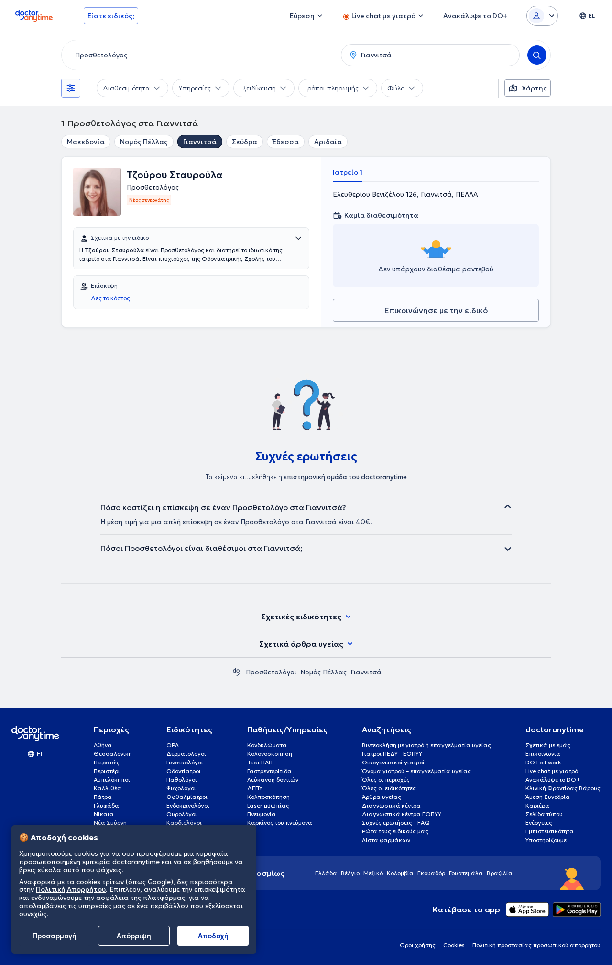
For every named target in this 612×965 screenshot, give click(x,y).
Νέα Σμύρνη (110, 822)
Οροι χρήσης (418, 945)
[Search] (536, 55)
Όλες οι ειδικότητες (389, 788)
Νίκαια (104, 814)
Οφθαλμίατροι (187, 796)
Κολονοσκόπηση (269, 753)
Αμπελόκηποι (112, 779)
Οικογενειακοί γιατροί (393, 762)
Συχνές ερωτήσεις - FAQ (396, 822)
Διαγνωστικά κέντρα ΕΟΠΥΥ (401, 814)
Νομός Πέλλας (144, 141)
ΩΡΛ (172, 745)
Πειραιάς (107, 762)
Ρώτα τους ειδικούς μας (395, 831)
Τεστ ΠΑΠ (260, 762)
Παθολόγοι (181, 779)
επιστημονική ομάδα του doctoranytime (345, 477)
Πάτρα (103, 796)
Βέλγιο (350, 872)
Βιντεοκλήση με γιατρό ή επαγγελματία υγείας (426, 745)
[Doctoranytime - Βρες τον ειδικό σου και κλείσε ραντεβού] (236, 672)
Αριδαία (328, 141)
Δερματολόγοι (186, 753)
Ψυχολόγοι (181, 788)
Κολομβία (400, 872)
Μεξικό (373, 872)
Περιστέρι (107, 770)
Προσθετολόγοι (271, 672)
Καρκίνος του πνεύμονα (279, 822)
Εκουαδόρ (431, 872)
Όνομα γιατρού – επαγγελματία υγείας (416, 770)
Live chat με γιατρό (551, 770)
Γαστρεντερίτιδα (269, 770)
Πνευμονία (261, 814)
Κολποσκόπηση (268, 796)
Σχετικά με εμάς (547, 745)
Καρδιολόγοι (184, 822)
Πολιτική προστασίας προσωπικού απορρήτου (536, 945)
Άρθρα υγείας (381, 796)
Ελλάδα (326, 872)
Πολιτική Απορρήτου (71, 890)
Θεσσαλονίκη (113, 753)
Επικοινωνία (542, 753)
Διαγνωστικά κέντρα (391, 805)
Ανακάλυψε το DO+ (552, 779)
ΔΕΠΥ (254, 788)
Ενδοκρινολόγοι (187, 805)
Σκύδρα (244, 141)
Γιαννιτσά (200, 141)
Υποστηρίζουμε (546, 839)
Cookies (454, 945)
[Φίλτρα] (70, 88)
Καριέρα (537, 805)
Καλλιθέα (107, 788)
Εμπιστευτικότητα (549, 831)
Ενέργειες (538, 822)
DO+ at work (543, 762)
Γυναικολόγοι (184, 762)
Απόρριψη (134, 935)
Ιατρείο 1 (347, 172)
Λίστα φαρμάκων (386, 839)
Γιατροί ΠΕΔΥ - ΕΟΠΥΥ (392, 753)
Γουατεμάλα (466, 872)
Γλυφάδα (106, 805)
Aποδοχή (213, 935)
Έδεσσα (286, 141)
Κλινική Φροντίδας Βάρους (563, 788)
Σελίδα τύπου (544, 814)
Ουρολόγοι (181, 814)
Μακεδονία (86, 141)
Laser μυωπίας (268, 805)
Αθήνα (103, 745)
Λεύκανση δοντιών (272, 779)
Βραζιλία (500, 872)
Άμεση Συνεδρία (547, 796)
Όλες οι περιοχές (386, 779)
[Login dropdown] (542, 16)
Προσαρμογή (54, 935)
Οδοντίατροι (183, 770)
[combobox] (199, 55)
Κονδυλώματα (267, 745)
